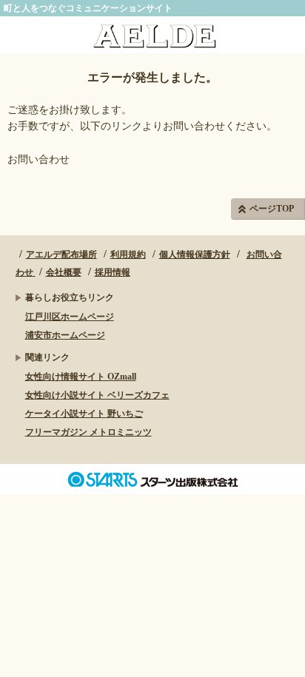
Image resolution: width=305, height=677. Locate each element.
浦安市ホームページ (65, 335)
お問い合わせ (38, 159)
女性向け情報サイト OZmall (80, 376)
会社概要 (63, 272)
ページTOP (271, 208)
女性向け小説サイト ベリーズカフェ (97, 395)
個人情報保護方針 (194, 254)
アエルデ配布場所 (61, 254)
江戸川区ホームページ (69, 316)
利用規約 (128, 254)
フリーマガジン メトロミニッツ (88, 432)
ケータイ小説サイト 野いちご (84, 413)
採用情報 (112, 272)
